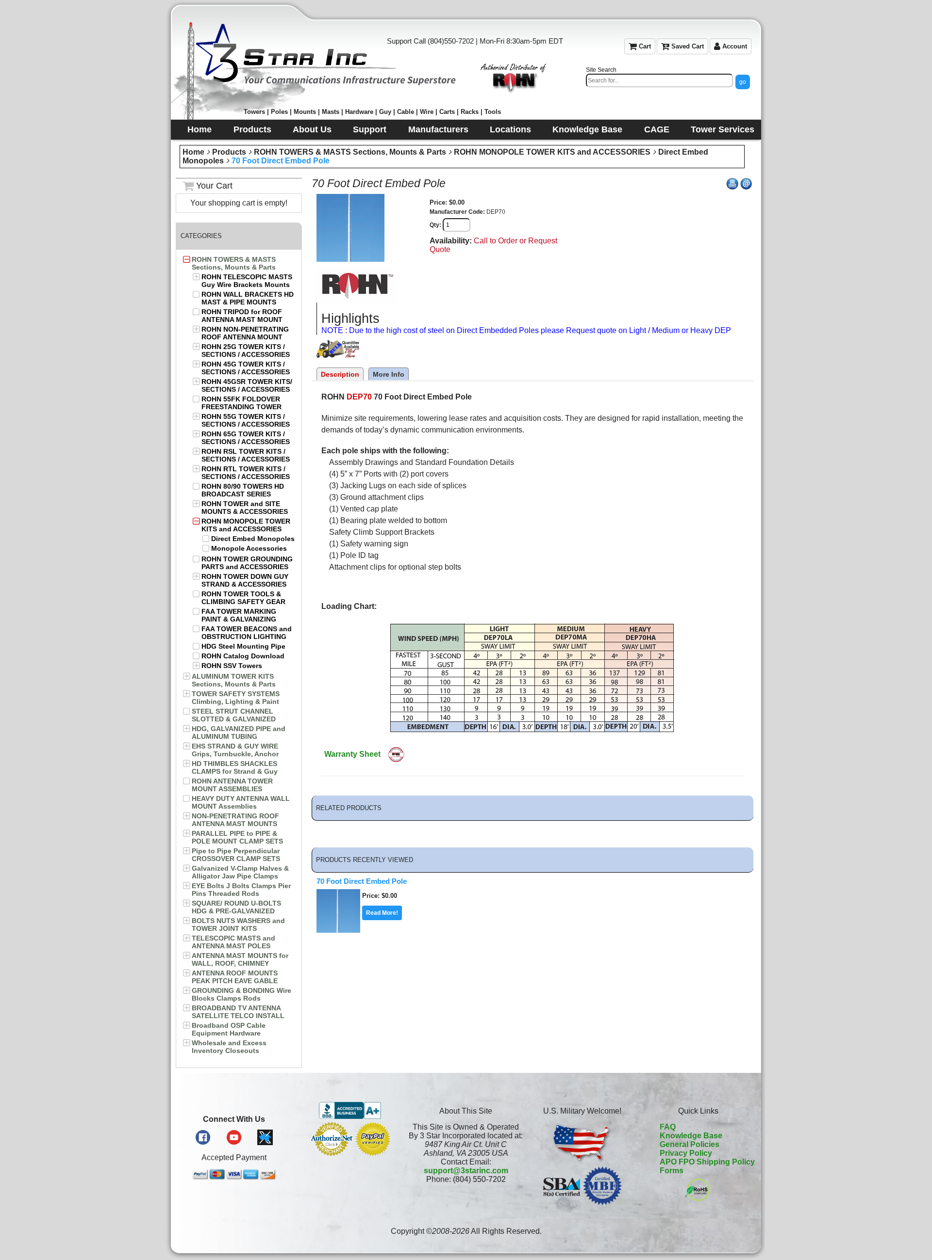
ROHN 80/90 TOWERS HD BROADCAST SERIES (242, 490)
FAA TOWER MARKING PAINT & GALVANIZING (238, 615)
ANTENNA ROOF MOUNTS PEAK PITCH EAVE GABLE (235, 977)
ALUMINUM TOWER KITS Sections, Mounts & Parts (234, 680)
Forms (671, 1170)
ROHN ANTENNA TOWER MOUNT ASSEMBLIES (232, 785)
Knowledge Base (691, 1136)
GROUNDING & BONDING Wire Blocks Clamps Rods (241, 994)
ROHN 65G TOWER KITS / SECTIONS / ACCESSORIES (245, 438)
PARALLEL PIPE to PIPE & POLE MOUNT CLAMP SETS (237, 837)
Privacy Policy (686, 1153)
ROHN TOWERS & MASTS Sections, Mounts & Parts (350, 152)
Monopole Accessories (249, 548)
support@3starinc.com (466, 1170)
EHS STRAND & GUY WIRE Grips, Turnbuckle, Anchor (235, 750)
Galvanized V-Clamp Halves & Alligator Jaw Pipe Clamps (240, 872)
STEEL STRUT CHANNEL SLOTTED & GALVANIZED (234, 715)
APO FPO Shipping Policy (707, 1162)
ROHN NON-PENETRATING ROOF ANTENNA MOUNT (245, 333)
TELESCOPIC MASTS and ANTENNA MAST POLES (233, 942)
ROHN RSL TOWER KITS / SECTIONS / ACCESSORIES (245, 455)
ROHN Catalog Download (242, 656)
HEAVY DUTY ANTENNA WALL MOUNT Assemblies (241, 802)
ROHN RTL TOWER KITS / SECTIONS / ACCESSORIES (245, 472)
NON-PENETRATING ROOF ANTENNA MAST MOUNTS (235, 820)
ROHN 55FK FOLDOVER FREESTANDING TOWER (241, 403)
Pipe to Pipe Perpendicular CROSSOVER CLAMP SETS (236, 854)
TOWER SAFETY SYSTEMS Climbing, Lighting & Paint (236, 697)
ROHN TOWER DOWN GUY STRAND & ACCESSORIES (244, 580)
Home (193, 152)
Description (340, 374)
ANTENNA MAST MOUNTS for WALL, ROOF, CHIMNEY (240, 959)
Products (229, 152)
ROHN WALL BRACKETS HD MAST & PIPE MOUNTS (247, 298)
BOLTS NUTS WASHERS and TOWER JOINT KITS (238, 924)
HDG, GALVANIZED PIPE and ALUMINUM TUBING (238, 732)
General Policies (689, 1144)
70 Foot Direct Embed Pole (281, 161)
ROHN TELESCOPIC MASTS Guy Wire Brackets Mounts (246, 280)
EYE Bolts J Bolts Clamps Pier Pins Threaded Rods (241, 889)
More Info (388, 374)
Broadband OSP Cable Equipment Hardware (229, 1029)
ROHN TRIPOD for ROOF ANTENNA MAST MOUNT (242, 315)
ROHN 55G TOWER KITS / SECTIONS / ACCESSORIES (245, 420)
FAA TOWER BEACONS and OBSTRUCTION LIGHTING (246, 632)
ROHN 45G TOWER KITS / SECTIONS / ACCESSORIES (245, 368)
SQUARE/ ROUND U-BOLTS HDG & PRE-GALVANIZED (236, 907)
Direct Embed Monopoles (253, 538)
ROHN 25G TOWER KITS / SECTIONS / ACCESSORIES (245, 350)
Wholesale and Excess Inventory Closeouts (229, 1046)
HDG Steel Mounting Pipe (243, 646)
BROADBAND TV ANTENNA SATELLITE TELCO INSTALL (238, 1012)
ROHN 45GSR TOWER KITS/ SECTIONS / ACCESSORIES (246, 385)
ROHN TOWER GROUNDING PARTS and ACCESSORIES (247, 563)
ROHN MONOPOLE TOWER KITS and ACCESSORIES (552, 152)
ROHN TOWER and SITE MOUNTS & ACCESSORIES (244, 507)
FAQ (668, 1127)
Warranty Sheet (352, 754)
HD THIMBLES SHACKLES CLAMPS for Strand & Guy (235, 767)
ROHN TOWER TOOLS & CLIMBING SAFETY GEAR (243, 598)
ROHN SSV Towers (231, 666)
